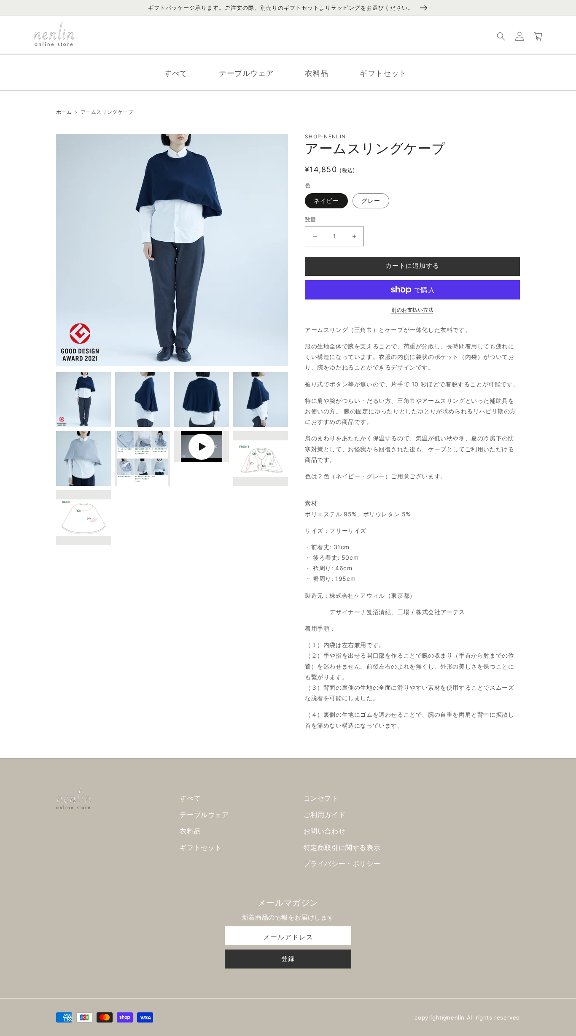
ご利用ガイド (325, 814)
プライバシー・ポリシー (342, 863)
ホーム (64, 112)
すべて (190, 798)
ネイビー (326, 200)
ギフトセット (201, 847)
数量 (310, 219)
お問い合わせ (325, 831)
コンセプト (321, 798)
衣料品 (190, 831)
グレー (370, 200)
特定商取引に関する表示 (342, 847)
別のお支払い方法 (412, 310)
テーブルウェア (204, 814)
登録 (288, 959)
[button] (501, 36)
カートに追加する (412, 266)
